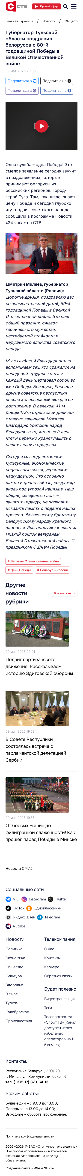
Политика (14, 949)
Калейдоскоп (17, 1012)
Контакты (52, 958)
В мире (12, 994)
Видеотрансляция (59, 998)
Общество (72, 21)
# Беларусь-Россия (52, 570)
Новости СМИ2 (19, 868)
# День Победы (19, 570)
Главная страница (19, 21)
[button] (41, 126)
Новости (48, 21)
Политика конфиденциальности (30, 1136)
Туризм (12, 1003)
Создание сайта (18, 1168)
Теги (48, 1007)
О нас (49, 949)
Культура (14, 976)
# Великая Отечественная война (33, 561)
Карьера (51, 967)
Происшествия (19, 1021)
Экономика (15, 958)
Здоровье (14, 985)
